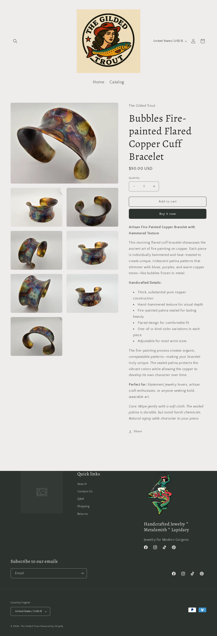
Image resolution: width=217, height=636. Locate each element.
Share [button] (138, 431)
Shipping (83, 506)
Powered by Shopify (52, 626)
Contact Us (85, 491)
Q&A (80, 499)
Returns (82, 514)
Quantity (134, 177)
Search (82, 484)
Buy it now (167, 214)
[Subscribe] (82, 573)
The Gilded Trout (30, 626)
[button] (15, 41)
